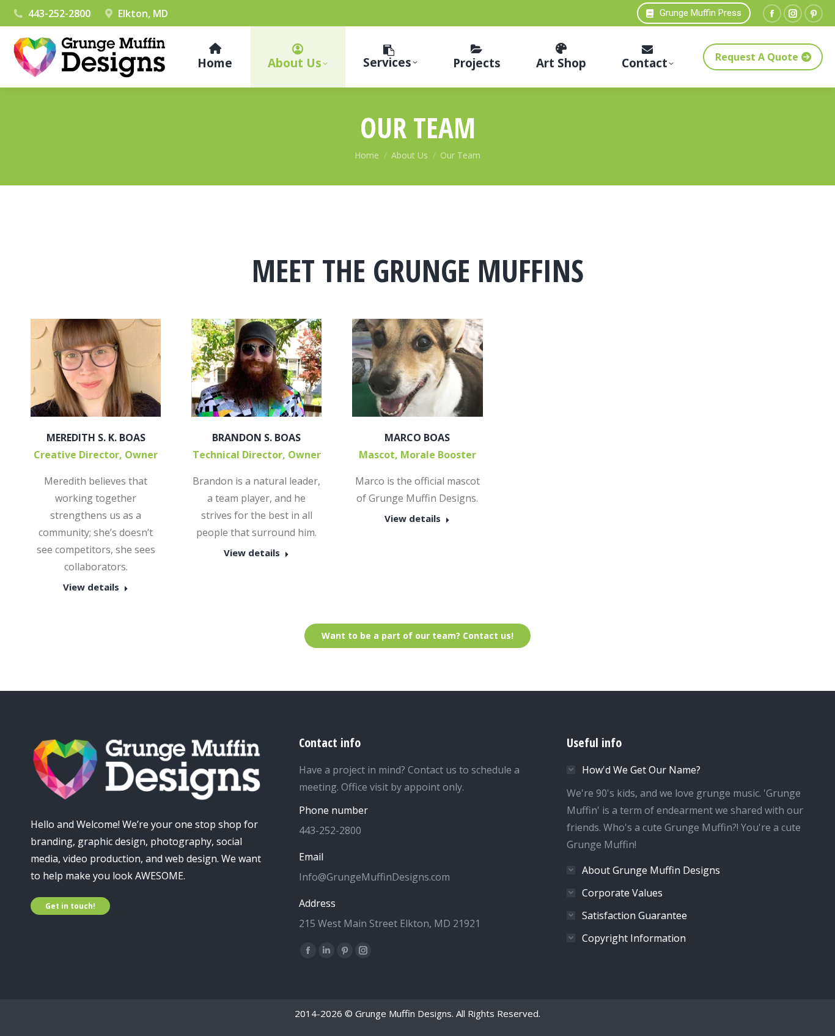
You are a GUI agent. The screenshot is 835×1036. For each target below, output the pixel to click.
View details (91, 587)
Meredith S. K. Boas (95, 437)
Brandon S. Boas (256, 437)
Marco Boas (417, 437)
